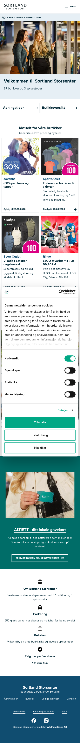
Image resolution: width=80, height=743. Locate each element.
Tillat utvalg (40, 435)
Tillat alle (40, 422)
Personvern (19, 711)
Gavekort (71, 698)
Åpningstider (11, 698)
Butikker (29, 698)
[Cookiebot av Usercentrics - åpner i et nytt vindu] (59, 291)
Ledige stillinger (50, 698)
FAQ (64, 711)
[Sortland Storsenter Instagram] (46, 722)
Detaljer (62, 410)
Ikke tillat (40, 447)
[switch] (70, 370)
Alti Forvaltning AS (57, 727)
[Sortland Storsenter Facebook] (33, 722)
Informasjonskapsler (43, 711)
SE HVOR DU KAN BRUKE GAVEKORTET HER (40, 558)
